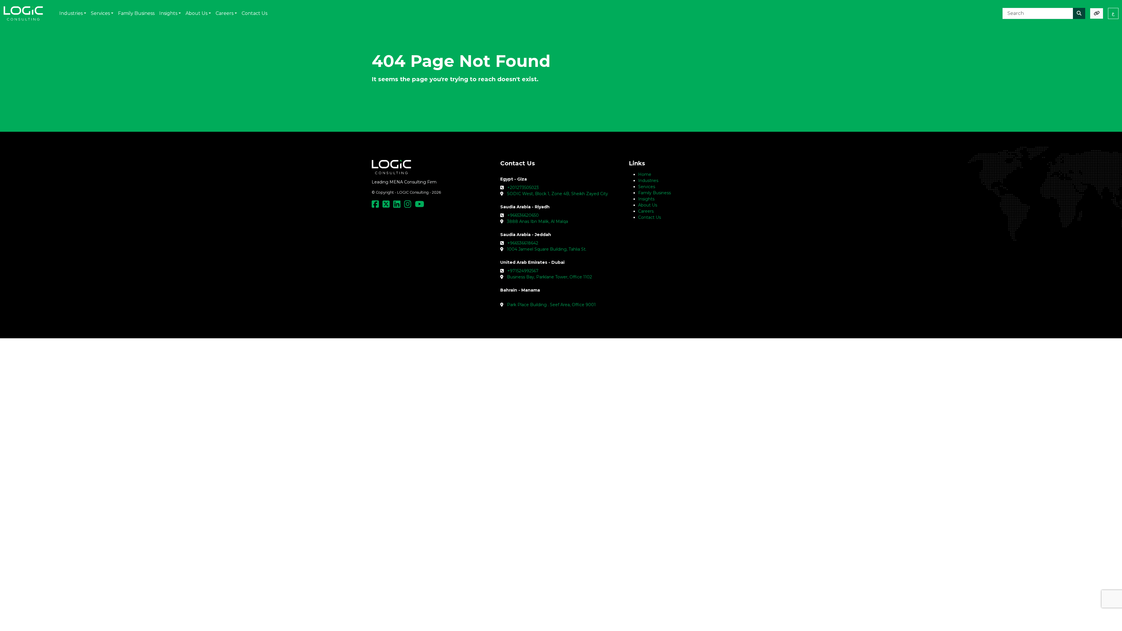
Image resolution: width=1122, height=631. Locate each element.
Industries (648, 180)
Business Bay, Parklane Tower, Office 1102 (549, 277)
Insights (646, 199)
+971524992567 (523, 270)
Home (644, 174)
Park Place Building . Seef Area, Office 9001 (551, 304)
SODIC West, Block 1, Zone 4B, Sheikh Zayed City (557, 193)
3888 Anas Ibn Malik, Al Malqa (537, 221)
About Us (647, 205)
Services (646, 186)
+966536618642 (522, 243)
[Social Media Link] (376, 205)
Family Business (654, 192)
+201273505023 (523, 187)
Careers (646, 211)
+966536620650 (523, 215)
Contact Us (649, 217)
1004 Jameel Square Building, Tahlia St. (546, 249)
